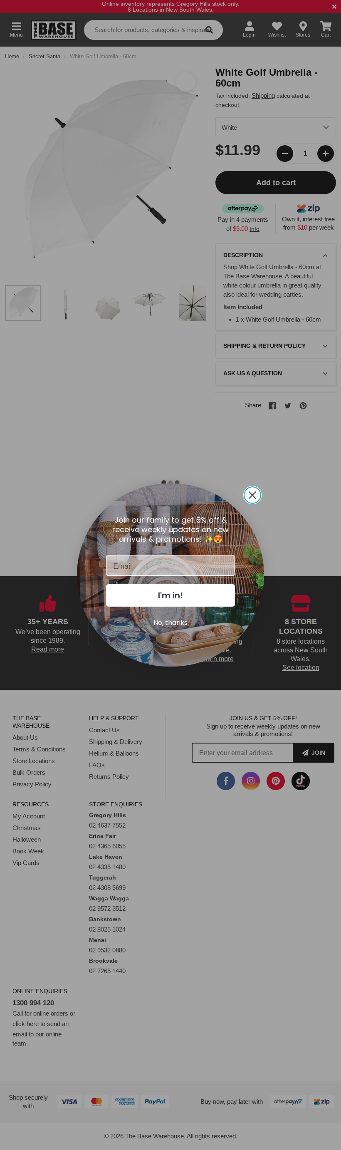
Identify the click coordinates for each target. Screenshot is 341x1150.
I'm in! (170, 595)
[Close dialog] (252, 495)
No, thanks (170, 622)
